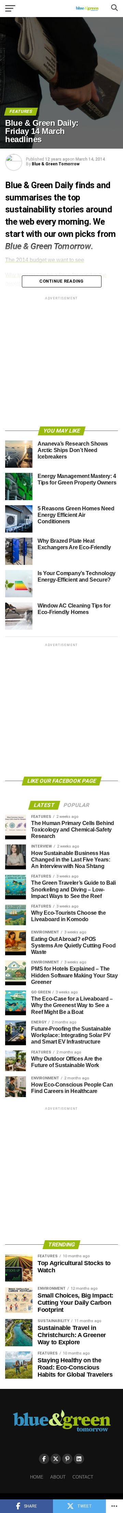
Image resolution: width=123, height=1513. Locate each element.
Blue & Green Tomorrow (56, 164)
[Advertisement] (61, 362)
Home (36, 1477)
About (58, 1477)
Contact (82, 1477)
